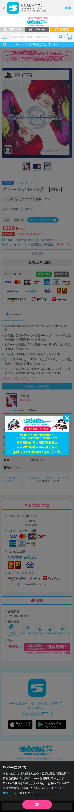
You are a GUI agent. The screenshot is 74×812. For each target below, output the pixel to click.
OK (37, 804)
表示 (68, 8)
